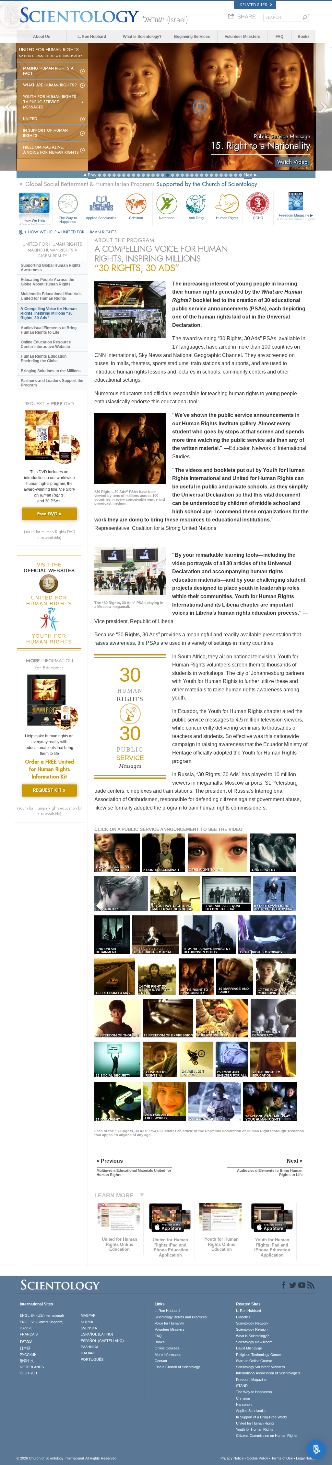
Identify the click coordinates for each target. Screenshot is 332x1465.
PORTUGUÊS (92, 1359)
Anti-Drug (196, 218)
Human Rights (227, 218)
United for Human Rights (255, 1423)
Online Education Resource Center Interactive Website (46, 344)
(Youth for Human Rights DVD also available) (49, 535)
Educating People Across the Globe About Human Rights (47, 281)
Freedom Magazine (296, 217)
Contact (161, 1361)
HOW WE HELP (43, 232)
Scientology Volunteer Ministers (260, 1367)
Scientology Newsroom (254, 1342)
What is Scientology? (142, 36)
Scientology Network (252, 1323)
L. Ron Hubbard (91, 36)
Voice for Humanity (169, 1323)
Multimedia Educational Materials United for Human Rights (51, 296)
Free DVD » (49, 513)
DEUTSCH (28, 1373)
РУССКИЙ (28, 1355)
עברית (26, 1341)
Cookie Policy (257, 1458)
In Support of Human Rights (45, 133)
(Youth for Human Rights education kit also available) (49, 811)
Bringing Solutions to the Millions (51, 371)
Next (248, 175)
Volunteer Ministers (242, 36)
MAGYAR (88, 1315)
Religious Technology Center (258, 1355)
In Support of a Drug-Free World (261, 1417)
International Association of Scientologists (268, 1373)
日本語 (25, 1348)
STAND (242, 1386)
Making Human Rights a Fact (48, 70)
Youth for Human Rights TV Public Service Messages (49, 102)
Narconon (166, 218)
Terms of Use (282, 1458)
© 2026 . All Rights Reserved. (67, 1458)
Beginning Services (192, 36)
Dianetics (243, 1317)
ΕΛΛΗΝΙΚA (89, 1347)
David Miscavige (249, 1348)
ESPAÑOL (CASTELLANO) (102, 1341)
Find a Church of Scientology (177, 1367)
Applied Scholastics (101, 218)
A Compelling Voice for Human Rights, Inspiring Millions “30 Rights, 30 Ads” (48, 313)
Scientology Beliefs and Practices (181, 1317)
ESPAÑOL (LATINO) (97, 1334)
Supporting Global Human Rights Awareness (51, 267)
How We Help (34, 220)
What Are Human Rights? (50, 85)
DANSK (26, 1328)
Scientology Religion (251, 1329)
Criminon (136, 218)
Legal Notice (305, 1458)
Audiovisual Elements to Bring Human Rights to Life (49, 330)
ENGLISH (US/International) (42, 1315)
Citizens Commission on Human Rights (266, 1435)
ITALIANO (89, 1353)
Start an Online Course (254, 1361)
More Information (168, 1355)
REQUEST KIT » (49, 790)
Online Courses (167, 1348)
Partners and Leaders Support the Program (52, 382)
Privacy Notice (231, 1458)
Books (304, 36)
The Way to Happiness (68, 219)
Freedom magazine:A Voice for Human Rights (51, 149)
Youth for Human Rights (254, 1429)
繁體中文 (27, 1361)
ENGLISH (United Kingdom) (42, 1322)
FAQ (279, 36)
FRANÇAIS (29, 1334)
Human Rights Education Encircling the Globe (43, 358)
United (30, 119)
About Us (41, 36)
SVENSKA (89, 1328)
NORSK (87, 1322)
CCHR (258, 218)
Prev (92, 175)
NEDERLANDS (32, 1367)
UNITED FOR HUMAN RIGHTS (89, 232)
